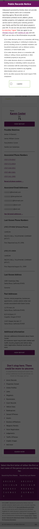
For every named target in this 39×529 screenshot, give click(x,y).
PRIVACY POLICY (8, 33)
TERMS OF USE (23, 33)
